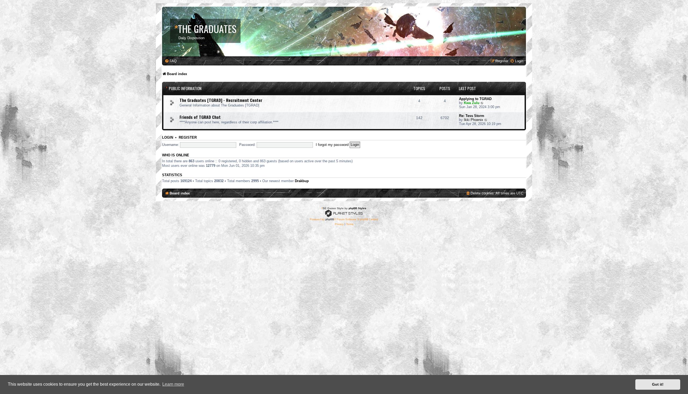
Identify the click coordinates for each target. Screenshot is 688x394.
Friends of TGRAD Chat (200, 117)
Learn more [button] (173, 384)
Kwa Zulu (471, 103)
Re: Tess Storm (471, 116)
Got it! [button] (658, 384)
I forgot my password (332, 145)
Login (167, 137)
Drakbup (302, 181)
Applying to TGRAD (475, 99)
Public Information (185, 88)
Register (188, 137)
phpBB (329, 219)
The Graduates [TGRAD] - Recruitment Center (221, 100)
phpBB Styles (357, 208)
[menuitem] (171, 61)
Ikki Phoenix (473, 120)
